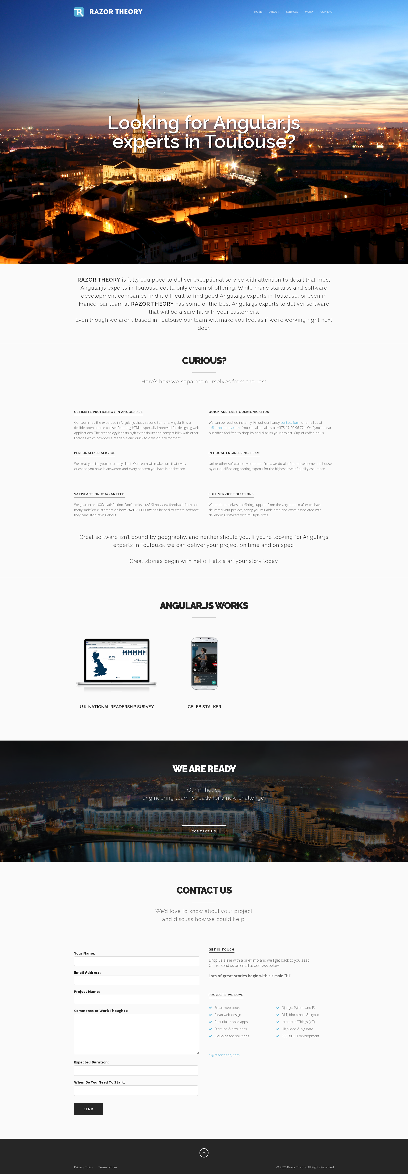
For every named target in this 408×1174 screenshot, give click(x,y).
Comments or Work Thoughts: (101, 1010)
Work (309, 12)
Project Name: (87, 991)
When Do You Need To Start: (99, 1082)
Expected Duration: (91, 1062)
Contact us (204, 831)
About (274, 12)
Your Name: (84, 953)
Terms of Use (107, 1167)
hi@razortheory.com (225, 427)
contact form (290, 422)
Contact (327, 12)
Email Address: (87, 972)
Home (258, 12)
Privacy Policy (83, 1167)
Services (292, 12)
